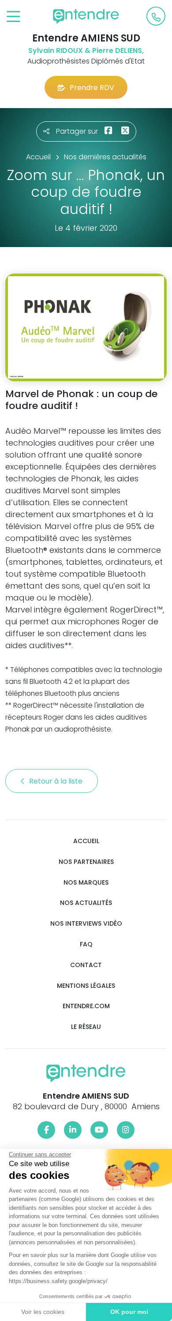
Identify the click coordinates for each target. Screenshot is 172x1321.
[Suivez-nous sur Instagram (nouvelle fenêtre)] (126, 1130)
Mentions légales (86, 986)
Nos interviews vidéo (86, 923)
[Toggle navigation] (13, 17)
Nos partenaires (86, 862)
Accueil (86, 841)
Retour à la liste (56, 781)
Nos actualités (86, 903)
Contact (86, 965)
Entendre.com (86, 1006)
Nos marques (86, 882)
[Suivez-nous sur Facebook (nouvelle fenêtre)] (46, 1130)
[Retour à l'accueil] (86, 16)
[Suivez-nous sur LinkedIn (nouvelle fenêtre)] (73, 1130)
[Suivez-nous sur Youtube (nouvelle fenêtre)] (99, 1130)
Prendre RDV (92, 88)
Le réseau (86, 1027)
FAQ (86, 944)
